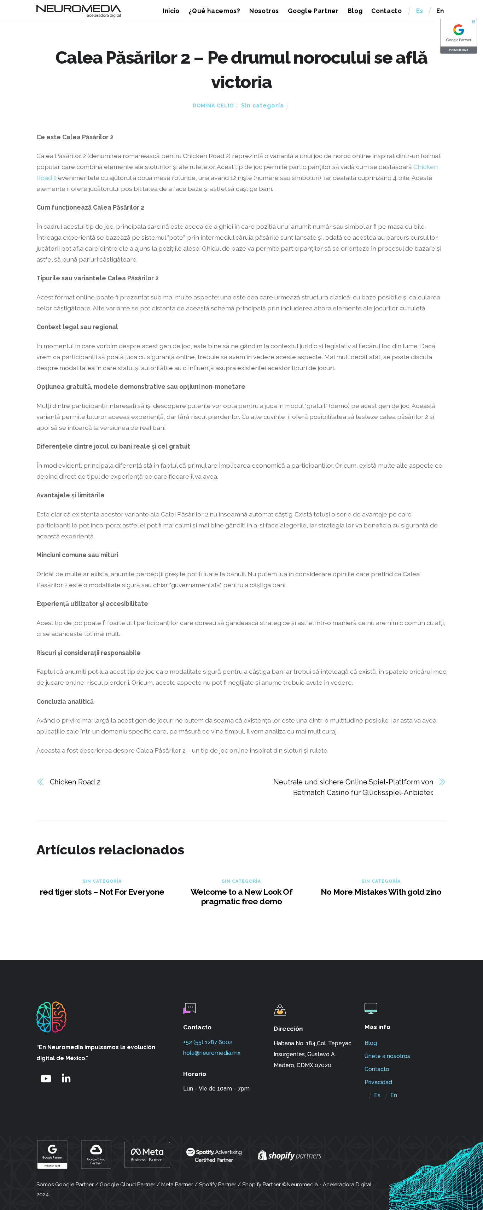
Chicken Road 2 (75, 782)
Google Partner (313, 10)
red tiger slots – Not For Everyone (102, 891)
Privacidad (378, 1082)
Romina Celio (213, 106)
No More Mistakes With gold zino (381, 891)
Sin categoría (262, 105)
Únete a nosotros (387, 1056)
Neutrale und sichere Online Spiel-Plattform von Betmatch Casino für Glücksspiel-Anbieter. (353, 787)
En (440, 10)
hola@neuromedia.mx (211, 1053)
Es (419, 10)
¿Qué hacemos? (214, 10)
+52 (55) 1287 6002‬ (207, 1042)
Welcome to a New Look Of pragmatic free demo (241, 896)
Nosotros (264, 10)
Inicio (171, 10)
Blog (355, 10)
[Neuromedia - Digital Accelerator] (78, 14)
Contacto (386, 10)
